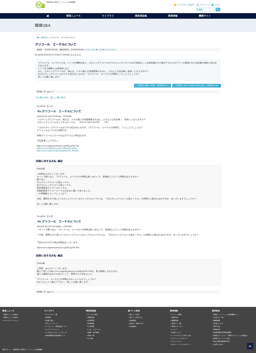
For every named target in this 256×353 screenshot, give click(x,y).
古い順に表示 (42, 97)
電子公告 (217, 326)
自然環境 (91, 320)
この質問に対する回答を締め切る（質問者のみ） (196, 85)
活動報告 (133, 320)
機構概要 (217, 320)
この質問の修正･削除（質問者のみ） (152, 85)
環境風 (48, 317)
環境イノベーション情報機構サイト (226, 314)
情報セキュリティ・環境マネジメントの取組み (230, 335)
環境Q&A (44, 37)
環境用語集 (141, 15)
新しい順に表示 (58, 97)
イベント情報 (176, 314)
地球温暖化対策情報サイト (55, 335)
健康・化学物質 (93, 332)
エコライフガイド (52, 329)
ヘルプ (217, 5)
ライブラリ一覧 (51, 314)
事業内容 (217, 329)
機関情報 (175, 320)
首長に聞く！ (51, 320)
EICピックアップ (52, 323)
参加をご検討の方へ (137, 323)
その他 (90, 338)
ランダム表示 (93, 314)
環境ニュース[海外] (11, 317)
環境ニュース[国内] (11, 314)
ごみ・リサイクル (94, 329)
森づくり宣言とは (136, 317)
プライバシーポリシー (180, 338)
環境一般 (91, 335)
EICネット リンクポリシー (181, 344)
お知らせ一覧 (218, 317)
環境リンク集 (176, 323)
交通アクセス (218, 323)
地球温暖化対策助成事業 (222, 332)
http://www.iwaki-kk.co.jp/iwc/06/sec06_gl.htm (57, 148)
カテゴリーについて (11, 320)
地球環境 (91, 323)
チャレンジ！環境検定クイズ (56, 326)
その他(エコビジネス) (107, 50)
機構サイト (205, 15)
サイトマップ (205, 5)
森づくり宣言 (134, 314)
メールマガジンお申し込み (181, 335)
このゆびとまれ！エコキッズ (56, 332)
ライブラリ (108, 15)
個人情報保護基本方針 (222, 341)
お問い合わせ (218, 344)
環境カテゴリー (177, 326)
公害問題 (91, 326)
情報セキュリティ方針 (222, 338)
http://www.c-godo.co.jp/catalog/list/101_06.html (57, 150)
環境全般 (91, 317)
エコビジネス (89, 50)
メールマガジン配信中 (185, 5)
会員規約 (133, 326)
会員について (176, 332)
